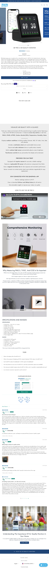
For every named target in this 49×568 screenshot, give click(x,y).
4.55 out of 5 (28, 378)
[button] (22, 51)
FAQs (24, 88)
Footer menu (24, 557)
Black (21, 73)
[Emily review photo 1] (5, 459)
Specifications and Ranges (24, 86)
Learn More (24, 542)
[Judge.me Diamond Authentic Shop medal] (20, 399)
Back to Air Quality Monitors (25, 551)
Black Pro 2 (26, 73)
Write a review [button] (24, 392)
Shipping (20, 55)
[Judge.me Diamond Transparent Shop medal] (27, 399)
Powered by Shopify (24, 566)
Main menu (24, 560)
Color (24, 71)
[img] (5, 410)
